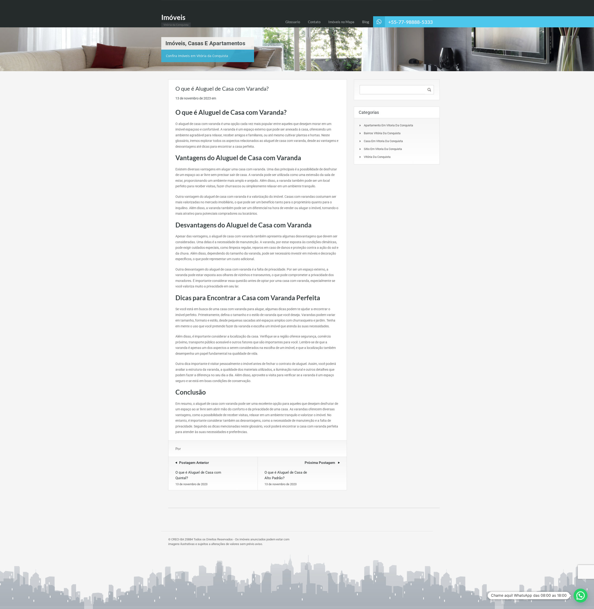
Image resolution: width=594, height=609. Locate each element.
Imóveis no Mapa (341, 22)
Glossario (292, 22)
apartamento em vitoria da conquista (388, 125)
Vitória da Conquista (377, 157)
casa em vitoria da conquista (383, 141)
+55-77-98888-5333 (410, 22)
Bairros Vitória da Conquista (382, 133)
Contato (314, 22)
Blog (365, 22)
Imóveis (173, 17)
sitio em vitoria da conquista (383, 149)
